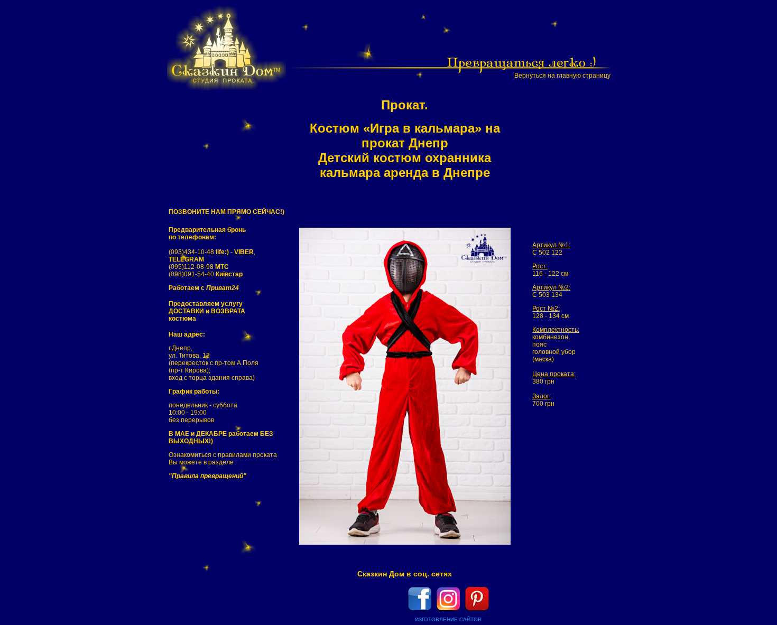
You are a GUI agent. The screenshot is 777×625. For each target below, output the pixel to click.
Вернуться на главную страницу (562, 75)
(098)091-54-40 (206, 274)
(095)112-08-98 (199, 266)
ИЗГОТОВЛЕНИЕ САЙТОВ (448, 619)
